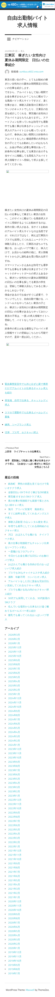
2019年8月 (14, 969)
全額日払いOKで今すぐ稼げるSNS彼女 (28, 492)
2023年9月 (14, 762)
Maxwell (30, 990)
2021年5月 (14, 880)
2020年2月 (14, 944)
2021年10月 (14, 859)
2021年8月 (14, 867)
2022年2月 (14, 842)
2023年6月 (14, 774)
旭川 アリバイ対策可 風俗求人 (26, 509)
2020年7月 (14, 922)
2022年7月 (14, 821)
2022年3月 (14, 838)
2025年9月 (14, 660)
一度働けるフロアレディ (21, 551)
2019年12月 (14, 952)
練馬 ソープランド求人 (18, 424)
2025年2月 (14, 690)
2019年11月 (14, 956)
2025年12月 (14, 647)
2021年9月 (14, 863)
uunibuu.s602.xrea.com (31, 71)
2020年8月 (14, 918)
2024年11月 (14, 702)
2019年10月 (14, 961)
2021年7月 (14, 872)
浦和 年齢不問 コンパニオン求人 (27, 577)
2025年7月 (14, 668)
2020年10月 (14, 910)
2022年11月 (14, 804)
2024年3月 (14, 736)
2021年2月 (14, 893)
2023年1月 (14, 796)
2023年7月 (14, 770)
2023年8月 (14, 766)
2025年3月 (14, 685)
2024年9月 (14, 711)
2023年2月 (14, 791)
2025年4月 (14, 681)
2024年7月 (14, 719)
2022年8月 (14, 817)
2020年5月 (14, 931)
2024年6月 (14, 724)
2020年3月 (14, 939)
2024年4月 (14, 732)
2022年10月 (14, 808)
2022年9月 (14, 812)
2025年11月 (14, 652)
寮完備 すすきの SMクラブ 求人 (25, 496)
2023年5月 (14, 779)
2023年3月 (14, 787)
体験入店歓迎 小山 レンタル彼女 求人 (28, 522)
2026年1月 (14, 643)
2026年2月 (14, 639)
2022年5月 (14, 829)
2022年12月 (14, 800)
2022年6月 (14, 825)
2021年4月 (14, 884)
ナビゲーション (20, 39)
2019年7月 (14, 973)
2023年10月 (14, 757)
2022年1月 (14, 846)
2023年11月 (14, 753)
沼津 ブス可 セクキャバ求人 (21, 432)
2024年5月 (14, 728)
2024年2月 (14, 740)
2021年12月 (14, 850)
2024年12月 (14, 698)
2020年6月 (14, 927)
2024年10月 (14, 707)
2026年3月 (14, 635)
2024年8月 (14, 715)
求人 (23, 51)
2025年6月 (14, 673)
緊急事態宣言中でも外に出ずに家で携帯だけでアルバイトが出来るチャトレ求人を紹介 (26, 388)
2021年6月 (14, 876)
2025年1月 (14, 694)
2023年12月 (14, 749)
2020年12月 (14, 901)
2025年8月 (14, 664)
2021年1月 (14, 897)
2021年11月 (14, 855)
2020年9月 (14, 914)
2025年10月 (14, 656)
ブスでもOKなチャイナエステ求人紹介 (29, 573)
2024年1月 (14, 745)
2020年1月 (14, 948)
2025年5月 (14, 677)
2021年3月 (14, 889)
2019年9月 (14, 965)
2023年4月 (14, 783)
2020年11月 (14, 906)
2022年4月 (14, 834)
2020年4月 (14, 935)
